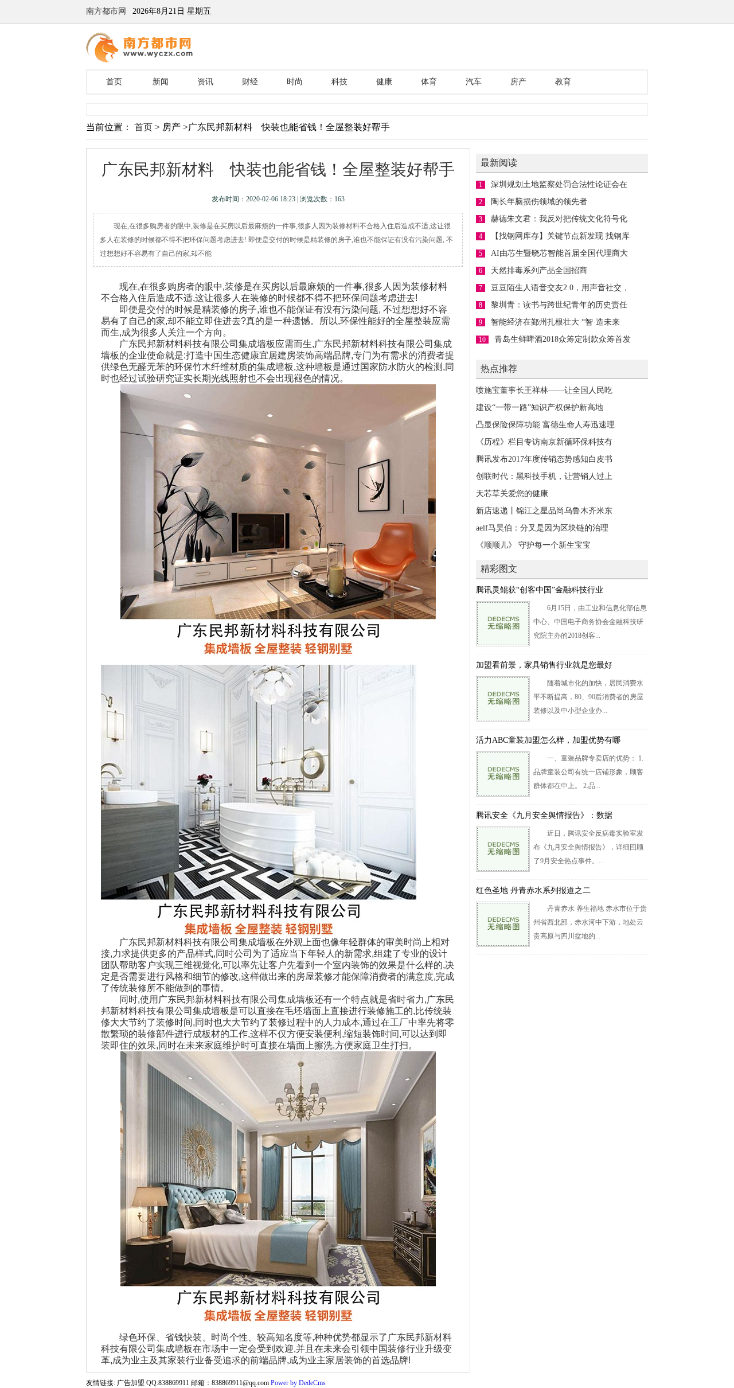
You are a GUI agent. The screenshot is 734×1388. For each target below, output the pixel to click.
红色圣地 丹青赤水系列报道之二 (533, 890)
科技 (339, 81)
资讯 (205, 81)
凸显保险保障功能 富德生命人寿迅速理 (545, 424)
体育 (429, 81)
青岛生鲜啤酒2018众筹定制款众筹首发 (562, 339)
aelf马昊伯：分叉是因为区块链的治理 (542, 528)
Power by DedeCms (298, 1383)
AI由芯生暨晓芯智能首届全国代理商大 (559, 253)
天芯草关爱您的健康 (512, 493)
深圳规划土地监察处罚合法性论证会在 (559, 184)
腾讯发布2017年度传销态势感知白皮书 (544, 459)
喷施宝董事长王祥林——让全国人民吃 (544, 390)
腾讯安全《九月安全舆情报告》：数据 (544, 815)
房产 (518, 81)
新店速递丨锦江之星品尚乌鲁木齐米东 (544, 510)
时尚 (295, 81)
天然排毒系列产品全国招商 (539, 270)
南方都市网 (106, 11)
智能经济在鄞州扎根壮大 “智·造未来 (555, 322)
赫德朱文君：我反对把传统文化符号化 (559, 219)
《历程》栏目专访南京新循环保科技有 (544, 442)
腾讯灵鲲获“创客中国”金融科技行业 (539, 590)
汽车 (474, 81)
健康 (384, 81)
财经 (250, 81)
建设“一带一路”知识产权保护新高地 (539, 407)
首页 (114, 81)
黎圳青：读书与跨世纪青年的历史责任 (559, 305)
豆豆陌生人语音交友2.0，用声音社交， (560, 287)
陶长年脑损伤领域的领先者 (539, 201)
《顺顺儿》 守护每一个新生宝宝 (533, 545)
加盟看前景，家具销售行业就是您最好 (544, 665)
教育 (563, 81)
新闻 (161, 81)
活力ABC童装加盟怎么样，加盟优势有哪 (548, 740)
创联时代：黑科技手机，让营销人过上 (544, 476)
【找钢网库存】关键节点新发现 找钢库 (560, 236)
